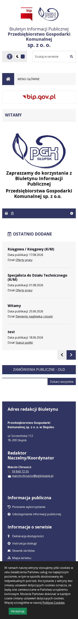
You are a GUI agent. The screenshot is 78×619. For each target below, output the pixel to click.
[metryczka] (71, 213)
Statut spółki (24, 343)
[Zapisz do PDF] (12, 213)
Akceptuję (19, 612)
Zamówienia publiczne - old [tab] (39, 369)
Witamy (14, 306)
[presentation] (62, 354)
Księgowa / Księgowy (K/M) (31, 249)
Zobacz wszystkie (63, 382)
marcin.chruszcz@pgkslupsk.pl (32, 476)
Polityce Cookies (53, 603)
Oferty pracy (24, 260)
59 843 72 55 (20, 471)
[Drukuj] (7, 213)
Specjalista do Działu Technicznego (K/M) (37, 277)
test (11, 332)
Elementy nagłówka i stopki (34, 316)
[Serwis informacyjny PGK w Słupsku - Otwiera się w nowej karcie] (48, 14)
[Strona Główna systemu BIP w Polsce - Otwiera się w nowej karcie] (27, 14)
